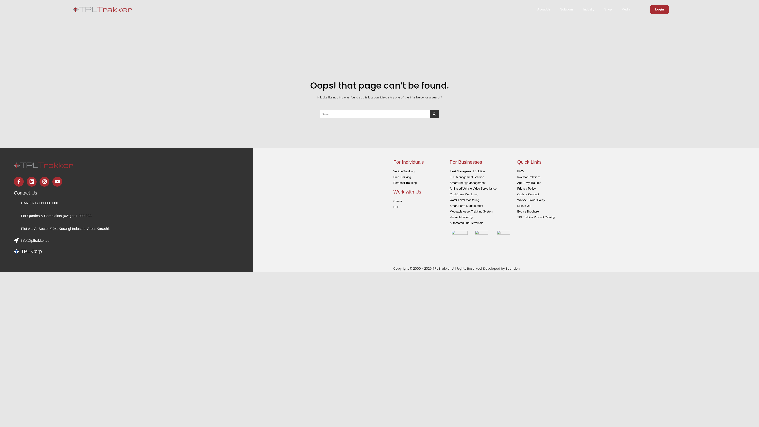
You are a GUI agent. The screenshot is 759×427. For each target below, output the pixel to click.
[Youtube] (57, 182)
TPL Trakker (441, 268)
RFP (396, 207)
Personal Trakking (405, 182)
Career (397, 201)
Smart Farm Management (466, 205)
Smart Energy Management (467, 182)
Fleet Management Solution (467, 171)
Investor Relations (529, 177)
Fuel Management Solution (467, 177)
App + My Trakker (529, 182)
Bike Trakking (402, 177)
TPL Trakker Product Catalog (536, 217)
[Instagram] (44, 182)
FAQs (521, 171)
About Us (543, 9)
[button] (544, 9)
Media (626, 9)
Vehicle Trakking (403, 171)
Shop (608, 9)
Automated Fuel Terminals (466, 223)
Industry (588, 9)
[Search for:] (379, 114)
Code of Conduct (528, 194)
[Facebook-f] (19, 182)
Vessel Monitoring (461, 217)
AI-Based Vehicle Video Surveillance (473, 188)
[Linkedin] (32, 182)
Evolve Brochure (528, 211)
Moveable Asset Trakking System (471, 211)
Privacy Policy (526, 188)
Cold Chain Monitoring (464, 194)
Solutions (566, 9)
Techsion (513, 268)
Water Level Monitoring (464, 200)
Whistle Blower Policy (531, 200)
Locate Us (524, 205)
